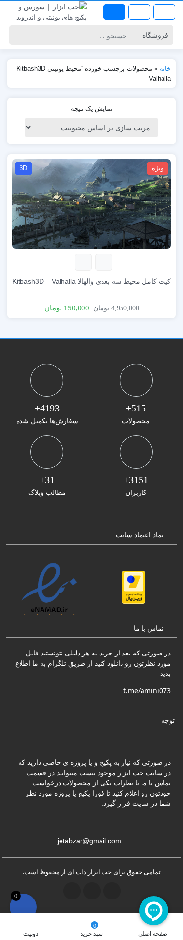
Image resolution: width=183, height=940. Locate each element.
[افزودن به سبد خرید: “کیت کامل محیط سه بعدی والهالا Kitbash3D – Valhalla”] (104, 262)
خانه (165, 68)
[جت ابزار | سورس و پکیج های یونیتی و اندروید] (46, 11)
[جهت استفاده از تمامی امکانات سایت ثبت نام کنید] (114, 12)
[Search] (18, 35)
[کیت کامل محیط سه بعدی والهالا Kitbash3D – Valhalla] (91, 203)
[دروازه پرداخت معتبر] (133, 587)
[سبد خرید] (23, 907)
